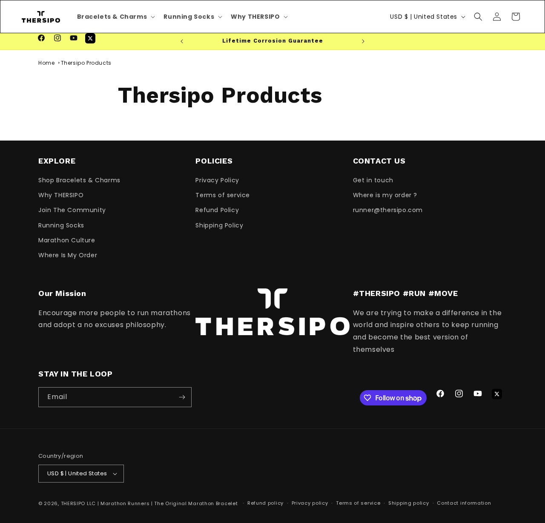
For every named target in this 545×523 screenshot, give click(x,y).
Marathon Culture (66, 240)
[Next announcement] (363, 41)
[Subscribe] (181, 397)
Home (46, 62)
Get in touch (373, 180)
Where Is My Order (67, 255)
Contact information (464, 503)
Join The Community (72, 210)
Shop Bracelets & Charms (79, 180)
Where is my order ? (385, 195)
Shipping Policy (219, 225)
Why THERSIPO (60, 195)
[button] (478, 16)
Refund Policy (217, 210)
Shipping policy (408, 503)
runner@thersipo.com (388, 210)
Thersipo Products (86, 62)
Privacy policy (310, 503)
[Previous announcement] (181, 41)
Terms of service (222, 195)
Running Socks (61, 225)
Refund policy (265, 503)
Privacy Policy (217, 180)
